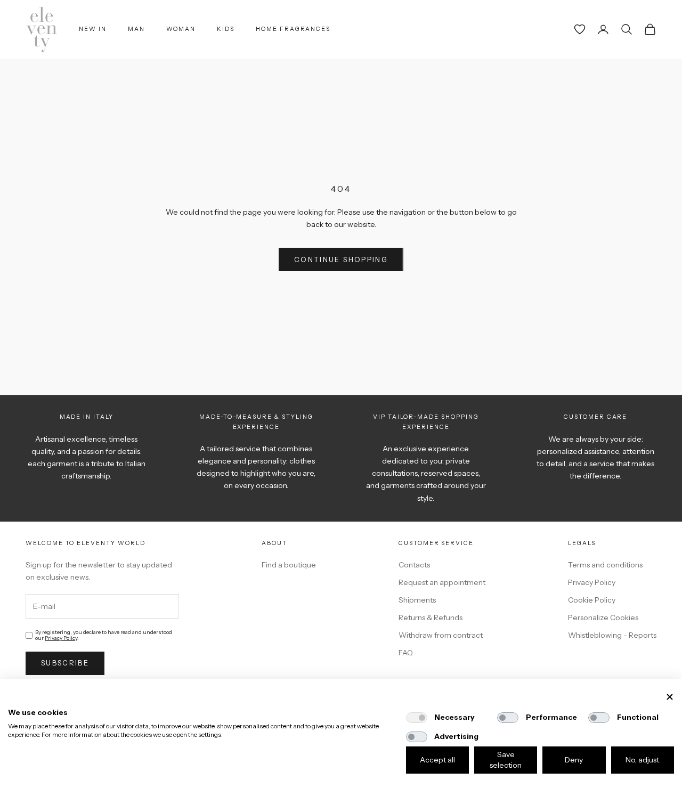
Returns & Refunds (430, 617)
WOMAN (181, 29)
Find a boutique (289, 565)
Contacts (414, 565)
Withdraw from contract (441, 635)
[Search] (626, 29)
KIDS (225, 29)
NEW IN (93, 29)
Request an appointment (442, 582)
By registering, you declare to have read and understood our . (103, 635)
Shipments (417, 600)
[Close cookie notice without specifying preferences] (669, 697)
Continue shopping (341, 259)
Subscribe (65, 663)
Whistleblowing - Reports (612, 635)
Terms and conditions (605, 565)
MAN (136, 29)
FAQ (406, 652)
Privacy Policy (61, 638)
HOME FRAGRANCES (293, 29)
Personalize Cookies (603, 617)
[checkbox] (416, 717)
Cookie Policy (591, 600)
